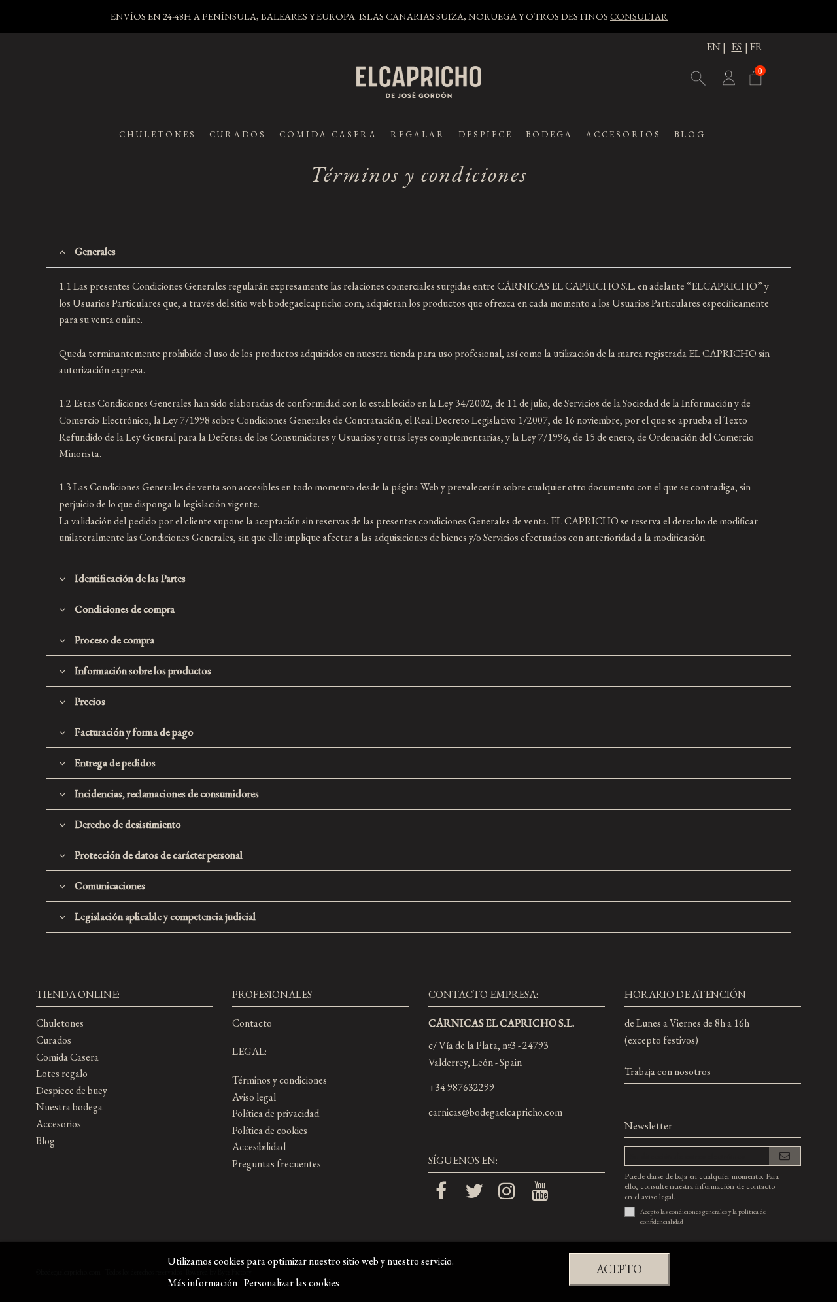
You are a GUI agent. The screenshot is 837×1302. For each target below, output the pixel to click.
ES (736, 47)
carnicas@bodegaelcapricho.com (495, 1112)
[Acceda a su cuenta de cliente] (727, 80)
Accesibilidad (259, 1147)
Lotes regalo (62, 1073)
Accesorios (58, 1124)
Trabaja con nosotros (667, 1071)
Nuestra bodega (69, 1107)
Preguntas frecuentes (276, 1164)
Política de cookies (269, 1130)
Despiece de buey (71, 1090)
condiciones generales (698, 1211)
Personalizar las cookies (291, 1283)
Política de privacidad (275, 1113)
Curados (53, 1040)
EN (713, 47)
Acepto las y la (703, 1216)
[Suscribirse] (784, 1156)
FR (756, 47)
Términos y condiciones (279, 1080)
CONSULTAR (639, 16)
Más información (203, 1283)
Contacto (252, 1023)
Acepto (619, 1268)
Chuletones (60, 1023)
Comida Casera (67, 1057)
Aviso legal (254, 1097)
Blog (45, 1141)
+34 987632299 (461, 1087)
